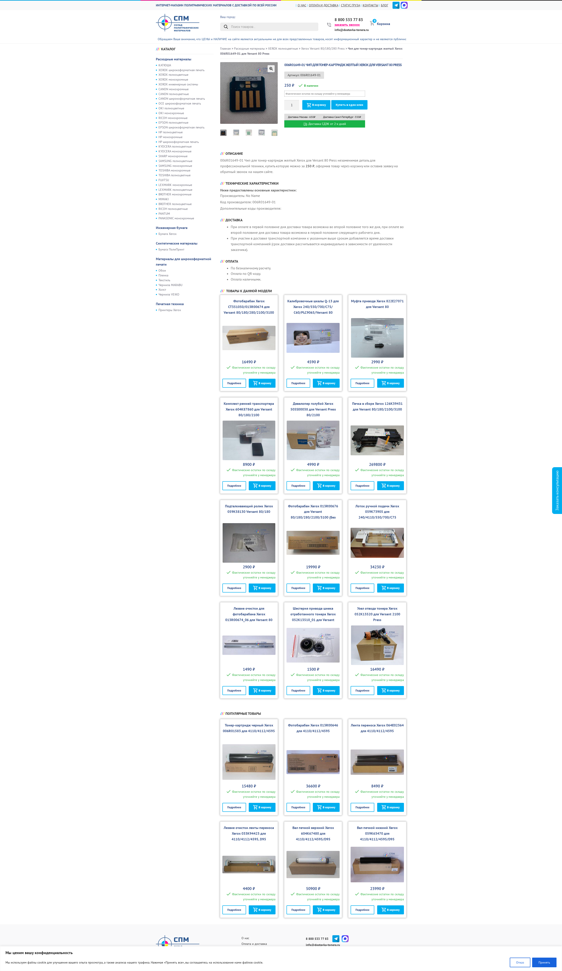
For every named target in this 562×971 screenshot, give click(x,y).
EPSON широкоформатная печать (182, 127)
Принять (544, 962)
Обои (162, 270)
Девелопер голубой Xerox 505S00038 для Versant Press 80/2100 (313, 409)
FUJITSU (164, 180)
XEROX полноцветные (173, 75)
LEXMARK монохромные (175, 185)
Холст (162, 290)
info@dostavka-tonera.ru (352, 30)
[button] (271, 68)
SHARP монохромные (173, 156)
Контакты (370, 5)
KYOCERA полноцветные (175, 146)
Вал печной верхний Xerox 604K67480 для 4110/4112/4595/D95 (313, 833)
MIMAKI (164, 199)
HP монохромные (170, 137)
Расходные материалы (173, 59)
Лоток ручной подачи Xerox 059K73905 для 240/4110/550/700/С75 (377, 512)
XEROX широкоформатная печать (182, 70)
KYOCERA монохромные (175, 151)
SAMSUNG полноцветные (175, 161)
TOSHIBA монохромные (174, 170)
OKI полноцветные (171, 108)
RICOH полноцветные (173, 209)
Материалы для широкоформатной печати (183, 262)
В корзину (319, 105)
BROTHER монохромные (175, 194)
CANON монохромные (174, 89)
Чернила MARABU (170, 285)
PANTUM (164, 214)
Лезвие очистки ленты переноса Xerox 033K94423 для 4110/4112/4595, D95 (249, 833)
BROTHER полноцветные (175, 204)
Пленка (163, 275)
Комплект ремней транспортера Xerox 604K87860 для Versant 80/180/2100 (249, 409)
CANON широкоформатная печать (182, 99)
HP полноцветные (171, 132)
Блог (384, 5)
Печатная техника (170, 304)
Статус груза (350, 5)
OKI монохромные (171, 113)
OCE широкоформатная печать (180, 103)
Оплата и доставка (323, 5)
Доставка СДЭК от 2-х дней (327, 124)
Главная (225, 48)
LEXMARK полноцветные (175, 190)
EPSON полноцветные (173, 122)
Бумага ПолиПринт (171, 249)
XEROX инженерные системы (178, 84)
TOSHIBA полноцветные (175, 175)
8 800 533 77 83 (349, 20)
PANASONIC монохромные (176, 218)
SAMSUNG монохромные (175, 166)
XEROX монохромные (173, 79)
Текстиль (164, 280)
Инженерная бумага (171, 227)
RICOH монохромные (173, 118)
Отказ (520, 962)
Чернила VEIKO (169, 294)
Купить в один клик (349, 105)
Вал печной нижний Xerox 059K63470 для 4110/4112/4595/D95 (377, 833)
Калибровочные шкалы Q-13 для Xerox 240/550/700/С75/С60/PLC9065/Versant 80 (313, 307)
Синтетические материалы (176, 243)
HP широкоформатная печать (179, 142)
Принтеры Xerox (170, 310)
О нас (302, 5)
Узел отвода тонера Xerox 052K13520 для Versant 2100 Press (377, 614)
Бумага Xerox (168, 234)
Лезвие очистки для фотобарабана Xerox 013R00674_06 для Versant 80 (248, 614)
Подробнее (234, 383)
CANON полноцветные (174, 94)
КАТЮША (165, 65)
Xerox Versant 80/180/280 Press (323, 48)
